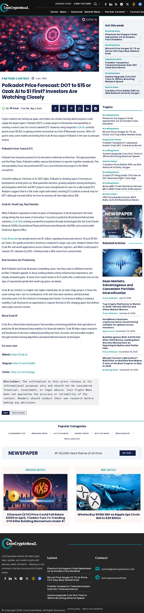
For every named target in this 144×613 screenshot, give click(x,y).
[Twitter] (127, 4)
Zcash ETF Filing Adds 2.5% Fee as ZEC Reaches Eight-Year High (122, 177)
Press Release (18, 413)
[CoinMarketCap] (140, 4)
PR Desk (14, 108)
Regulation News (113, 59)
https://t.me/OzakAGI (24, 363)
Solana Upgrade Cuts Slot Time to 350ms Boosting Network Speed (120, 79)
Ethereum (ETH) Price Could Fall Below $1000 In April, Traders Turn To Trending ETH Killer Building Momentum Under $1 (35, 518)
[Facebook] (105, 4)
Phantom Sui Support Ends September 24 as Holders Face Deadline (121, 37)
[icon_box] (115, 568)
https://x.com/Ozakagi (22, 372)
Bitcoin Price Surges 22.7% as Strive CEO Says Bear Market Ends (122, 51)
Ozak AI (80, 127)
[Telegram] (121, 4)
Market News (111, 87)
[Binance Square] (134, 4)
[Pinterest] (71, 108)
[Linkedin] (87, 108)
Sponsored (108, 331)
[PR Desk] (4, 108)
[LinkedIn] (110, 4)
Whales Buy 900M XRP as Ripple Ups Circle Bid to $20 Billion (109, 516)
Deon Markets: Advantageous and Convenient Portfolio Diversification (119, 287)
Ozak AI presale (10, 238)
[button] (95, 4)
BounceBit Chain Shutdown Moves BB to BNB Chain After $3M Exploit (122, 188)
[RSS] (116, 4)
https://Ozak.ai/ (19, 354)
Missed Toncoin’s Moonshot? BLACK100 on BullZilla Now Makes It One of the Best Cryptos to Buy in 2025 (122, 362)
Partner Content (16, 78)
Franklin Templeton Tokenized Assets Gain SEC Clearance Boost (121, 65)
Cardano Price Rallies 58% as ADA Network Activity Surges (122, 92)
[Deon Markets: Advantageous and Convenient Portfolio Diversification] (122, 263)
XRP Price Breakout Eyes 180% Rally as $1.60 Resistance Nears (121, 199)
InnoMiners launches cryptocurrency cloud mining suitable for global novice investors (120, 323)
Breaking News (112, 31)
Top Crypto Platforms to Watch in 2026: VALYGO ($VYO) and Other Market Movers (121, 307)
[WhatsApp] (79, 108)
